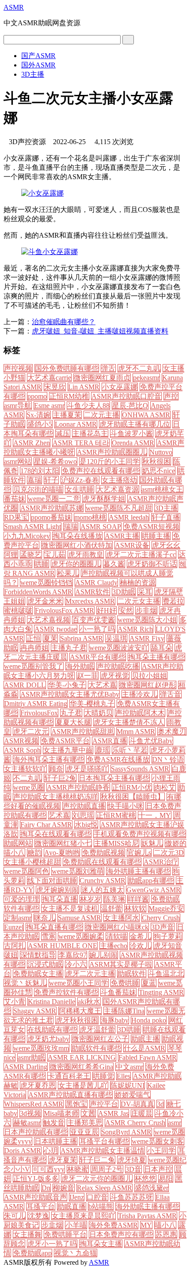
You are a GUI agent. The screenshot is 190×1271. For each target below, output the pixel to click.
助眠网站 (18, 843)
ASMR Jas (113, 1113)
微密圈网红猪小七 (63, 843)
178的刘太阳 (39, 471)
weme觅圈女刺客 (158, 1141)
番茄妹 (14, 498)
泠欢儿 (140, 945)
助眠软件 (132, 973)
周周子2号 (107, 1169)
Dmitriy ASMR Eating (35, 703)
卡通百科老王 (69, 1076)
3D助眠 (123, 592)
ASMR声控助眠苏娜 (51, 508)
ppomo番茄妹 (51, 517)
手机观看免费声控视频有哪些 (140, 834)
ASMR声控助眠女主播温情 (102, 1150)
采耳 (145, 592)
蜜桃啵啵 (18, 610)
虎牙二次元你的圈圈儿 (96, 1178)
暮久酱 (114, 564)
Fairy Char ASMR (46, 824)
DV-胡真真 (137, 1104)
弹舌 (108, 368)
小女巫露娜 (119, 387)
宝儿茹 (54, 554)
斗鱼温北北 (166, 973)
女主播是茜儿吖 (83, 1085)
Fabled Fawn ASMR (147, 1057)
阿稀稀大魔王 (80, 1011)
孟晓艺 (31, 554)
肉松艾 (164, 787)
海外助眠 (80, 666)
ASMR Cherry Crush (135, 1122)
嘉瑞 (34, 480)
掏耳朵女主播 (101, 1243)
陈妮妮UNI (127, 1085)
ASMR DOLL (25, 685)
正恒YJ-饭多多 (36, 1178)
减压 (63, 433)
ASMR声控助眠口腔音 (126, 396)
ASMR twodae (55, 629)
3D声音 (162, 927)
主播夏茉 (67, 415)
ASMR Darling (25, 1067)
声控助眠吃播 (118, 666)
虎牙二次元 (31, 731)
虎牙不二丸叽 (139, 368)
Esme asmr (49, 405)
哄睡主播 (156, 536)
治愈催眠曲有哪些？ (63, 322)
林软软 (135, 908)
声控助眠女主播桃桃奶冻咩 (55, 796)
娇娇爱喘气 (132, 1094)
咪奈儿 (44, 918)
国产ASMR (38, 55)
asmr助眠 (31, 1057)
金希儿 (140, 936)
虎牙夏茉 (63, 1160)
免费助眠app (32, 1253)
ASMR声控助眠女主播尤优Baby (69, 694)
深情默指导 (38, 955)
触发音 (54, 1122)
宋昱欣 (54, 387)
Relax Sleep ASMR (104, 1188)
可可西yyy (49, 1169)
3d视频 (30, 1113)
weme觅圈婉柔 (80, 936)
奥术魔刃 (172, 731)
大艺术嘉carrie (49, 377)
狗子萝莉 (168, 936)
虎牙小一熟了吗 (52, 1243)
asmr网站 (17, 461)
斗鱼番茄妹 (118, 992)
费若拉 (173, 601)
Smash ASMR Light (32, 526)
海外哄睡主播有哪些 (138, 871)
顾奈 (56, 769)
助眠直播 (71, 1206)
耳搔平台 (41, 1206)
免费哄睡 (125, 983)
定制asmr (17, 918)
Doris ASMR (22, 1150)
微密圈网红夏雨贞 (102, 377)
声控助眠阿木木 (140, 713)
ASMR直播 (109, 741)
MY (146, 1225)
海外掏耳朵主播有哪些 (48, 759)
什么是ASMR (144, 1048)
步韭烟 (52, 1225)
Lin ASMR (83, 387)
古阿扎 (14, 945)
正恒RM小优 (132, 787)
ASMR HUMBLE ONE (62, 945)
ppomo (37, 396)
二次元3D (169, 852)
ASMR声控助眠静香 (78, 787)
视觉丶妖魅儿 (25, 983)
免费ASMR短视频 (151, 526)
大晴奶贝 (98, 713)
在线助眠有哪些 (52, 1029)
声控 (171, 396)
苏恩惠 (166, 1234)
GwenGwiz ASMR (153, 890)
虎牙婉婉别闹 (57, 890)
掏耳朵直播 (59, 899)
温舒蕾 (111, 908)
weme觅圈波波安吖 (118, 647)
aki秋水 (89, 1001)
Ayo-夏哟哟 (62, 852)
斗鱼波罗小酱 (131, 433)
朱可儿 (14, 1216)
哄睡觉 (103, 1076)
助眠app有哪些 (151, 880)
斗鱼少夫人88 (88, 405)
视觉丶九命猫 (75, 1253)
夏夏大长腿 (73, 722)
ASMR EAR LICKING (82, 1057)
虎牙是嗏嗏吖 (87, 769)
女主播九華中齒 (68, 750)
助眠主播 (145, 1039)
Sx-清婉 (38, 415)
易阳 (166, 1178)
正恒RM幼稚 (69, 396)
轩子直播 (166, 517)
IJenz (76, 1197)
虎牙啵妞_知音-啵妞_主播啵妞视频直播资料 (100, 331)
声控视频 (18, 368)
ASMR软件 (92, 592)
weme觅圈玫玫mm (41, 1048)
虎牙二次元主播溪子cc (141, 554)
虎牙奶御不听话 (152, 564)
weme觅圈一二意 (54, 498)
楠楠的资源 (138, 582)
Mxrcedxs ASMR (90, 601)
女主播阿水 (121, 918)
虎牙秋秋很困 (77, 1020)
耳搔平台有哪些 (104, 1141)
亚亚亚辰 (84, 1132)
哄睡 (41, 564)
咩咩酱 (138, 899)
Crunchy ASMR (102, 880)
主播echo (113, 945)
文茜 (88, 1113)
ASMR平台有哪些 (97, 657)
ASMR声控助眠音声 (35, 1197)
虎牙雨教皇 (85, 554)
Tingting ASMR (161, 992)
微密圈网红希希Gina (81, 1067)
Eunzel (13, 927)
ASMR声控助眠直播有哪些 (70, 1094)
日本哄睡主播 (55, 1141)
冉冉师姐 (34, 647)
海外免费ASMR (113, 1225)
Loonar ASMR (76, 424)
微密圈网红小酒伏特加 (77, 545)
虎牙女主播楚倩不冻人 (129, 722)
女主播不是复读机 (70, 908)
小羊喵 (76, 1225)
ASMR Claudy (96, 582)
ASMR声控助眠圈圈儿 (112, 452)
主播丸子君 (69, 647)
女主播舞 (27, 1234)
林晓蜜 (77, 1169)
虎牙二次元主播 (90, 973)
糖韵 (34, 852)
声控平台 (104, 1104)
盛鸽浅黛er (151, 1188)
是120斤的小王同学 (110, 461)
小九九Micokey (27, 536)
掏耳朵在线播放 (77, 536)
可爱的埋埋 (21, 899)
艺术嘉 (59, 815)
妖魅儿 (152, 843)
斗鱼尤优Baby (151, 741)
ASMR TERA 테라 (81, 443)
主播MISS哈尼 (116, 843)
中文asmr (129, 1067)
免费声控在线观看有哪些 (101, 471)
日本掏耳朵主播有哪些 (114, 778)
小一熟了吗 (97, 629)
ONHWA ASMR (146, 415)
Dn (46, 1188)
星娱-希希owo (55, 461)
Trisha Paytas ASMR (147, 1216)
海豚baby (115, 1020)
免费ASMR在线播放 (118, 759)
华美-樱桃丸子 (92, 703)
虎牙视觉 (115, 675)
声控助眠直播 (84, 806)
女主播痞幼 (119, 480)
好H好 (106, 610)
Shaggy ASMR (34, 1011)
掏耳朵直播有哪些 (54, 927)
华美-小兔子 (67, 685)
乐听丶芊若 (130, 750)
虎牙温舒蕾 (97, 1029)
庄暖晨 (141, 1113)
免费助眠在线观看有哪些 (102, 862)
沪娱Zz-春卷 (80, 480)
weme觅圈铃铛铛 (46, 582)
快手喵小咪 (125, 806)
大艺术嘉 (102, 685)
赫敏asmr (27, 1122)
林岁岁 (90, 899)
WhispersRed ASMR (33, 1104)
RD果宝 (16, 517)
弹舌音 (170, 694)
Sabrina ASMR (81, 638)
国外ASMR (38, 65)
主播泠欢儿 (139, 694)
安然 (126, 610)
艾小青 (14, 1001)
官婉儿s (139, 852)
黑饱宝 (76, 1104)
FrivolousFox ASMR (64, 610)
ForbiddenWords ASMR (38, 592)
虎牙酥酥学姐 (104, 498)
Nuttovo (160, 452)
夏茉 (50, 638)
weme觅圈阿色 (26, 871)
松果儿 (68, 573)
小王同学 (161, 1150)
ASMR (14, 7)
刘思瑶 (83, 815)
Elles (123, 1076)
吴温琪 (116, 638)
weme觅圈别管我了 (33, 666)
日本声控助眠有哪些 (36, 1132)
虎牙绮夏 (132, 1160)
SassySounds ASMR (140, 769)
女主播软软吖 (25, 769)
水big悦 (86, 824)
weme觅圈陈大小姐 (147, 620)
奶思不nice (158, 471)
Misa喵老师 (61, 1113)
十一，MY (154, 815)
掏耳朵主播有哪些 (156, 657)
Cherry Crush (161, 918)
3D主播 (32, 74)
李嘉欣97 (72, 955)
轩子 (51, 480)
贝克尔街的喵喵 (38, 489)
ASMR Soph (22, 750)
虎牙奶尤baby (48, 1039)
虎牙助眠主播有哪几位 (134, 424)
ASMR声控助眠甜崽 (82, 731)
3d (160, 1104)
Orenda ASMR (133, 443)
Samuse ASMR (79, 918)
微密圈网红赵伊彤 (147, 685)
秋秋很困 (156, 461)
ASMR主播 (122, 536)
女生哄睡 (79, 489)
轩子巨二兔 (97, 1160)
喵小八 (165, 1225)
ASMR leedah (129, 517)
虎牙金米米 (45, 601)
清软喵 (116, 936)
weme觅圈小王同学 (78, 983)
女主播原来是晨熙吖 (83, 1216)
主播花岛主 (90, 433)
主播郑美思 (85, 1122)
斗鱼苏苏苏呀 (131, 1197)
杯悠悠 (145, 1178)
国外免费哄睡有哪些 (67, 368)
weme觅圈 (28, 787)
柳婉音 (63, 1188)
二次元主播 (101, 415)
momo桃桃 (90, 517)
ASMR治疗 (161, 862)
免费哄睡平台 (65, 1234)
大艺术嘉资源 (117, 489)
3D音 (133, 1169)
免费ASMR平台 (65, 741)
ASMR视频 (21, 741)
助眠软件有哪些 (96, 1048)
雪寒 (49, 936)
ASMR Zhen (31, 443)
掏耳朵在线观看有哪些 (55, 834)
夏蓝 (149, 983)
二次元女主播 (139, 601)
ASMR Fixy (146, 638)
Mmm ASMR (136, 731)
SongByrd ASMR (126, 1132)
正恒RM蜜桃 (116, 815)
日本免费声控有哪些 (121, 1234)
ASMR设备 (132, 545)
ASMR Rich (135, 629)
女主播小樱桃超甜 (32, 862)
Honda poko (148, 1020)
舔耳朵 (161, 647)
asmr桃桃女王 (162, 489)
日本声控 (158, 1169)
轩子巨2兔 (60, 778)
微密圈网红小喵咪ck (116, 927)
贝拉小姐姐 (149, 675)
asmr (174, 1122)
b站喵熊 (100, 1206)
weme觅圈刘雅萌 (78, 871)
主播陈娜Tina (124, 1011)
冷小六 (76, 964)
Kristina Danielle (51, 1001)
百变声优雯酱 (93, 620)
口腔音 (97, 1197)
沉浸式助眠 (45, 964)
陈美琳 (114, 899)
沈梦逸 (38, 1216)
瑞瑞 (71, 526)
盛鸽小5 (39, 424)
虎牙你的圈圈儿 (76, 564)
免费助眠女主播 (38, 973)
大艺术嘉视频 (48, 620)
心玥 (51, 1150)
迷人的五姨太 (102, 890)
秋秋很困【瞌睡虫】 (132, 796)
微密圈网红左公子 (100, 1039)
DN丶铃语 (168, 759)
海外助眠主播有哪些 (147, 1206)
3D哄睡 (129, 1029)
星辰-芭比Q (130, 405)
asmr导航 (17, 405)
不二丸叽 (27, 778)
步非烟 (146, 610)
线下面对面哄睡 (52, 880)
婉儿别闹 (103, 955)
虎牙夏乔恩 (38, 1085)
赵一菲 (87, 675)
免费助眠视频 (103, 852)
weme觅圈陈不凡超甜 (119, 508)
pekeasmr (146, 377)
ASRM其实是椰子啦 (120, 964)
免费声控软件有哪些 (66, 992)
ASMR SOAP (100, 526)
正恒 (34, 638)
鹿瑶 (102, 750)
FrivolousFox (39, 713)
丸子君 (71, 713)
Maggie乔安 (166, 908)
